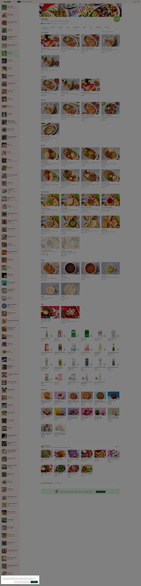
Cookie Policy (30, 579)
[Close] (37, 576)
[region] (20, 579)
